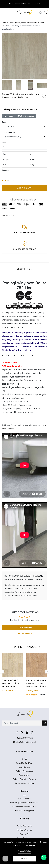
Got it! (24, 859)
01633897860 (26, 738)
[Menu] (6, 12)
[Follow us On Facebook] (17, 732)
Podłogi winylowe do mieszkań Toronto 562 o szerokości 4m (36, 683)
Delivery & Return (11, 109)
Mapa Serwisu (24, 767)
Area (4, 143)
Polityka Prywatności (24, 771)
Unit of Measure (8, 132)
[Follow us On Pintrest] (22, 732)
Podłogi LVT (25, 834)
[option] (24, 56)
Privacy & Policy (24, 851)
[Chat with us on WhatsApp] (43, 857)
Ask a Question (29, 109)
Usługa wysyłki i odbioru (24, 783)
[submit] (44, 723)
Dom (4, 23)
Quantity (5, 170)
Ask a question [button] (24, 633)
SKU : (4, 216)
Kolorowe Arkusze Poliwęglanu (24, 807)
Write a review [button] (24, 627)
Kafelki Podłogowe (24, 826)
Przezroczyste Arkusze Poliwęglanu (24, 802)
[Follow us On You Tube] (27, 732)
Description (24, 269)
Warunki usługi (24, 775)
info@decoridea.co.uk (26, 742)
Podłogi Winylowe (24, 830)
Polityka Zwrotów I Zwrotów (24, 779)
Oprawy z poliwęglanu (24, 811)
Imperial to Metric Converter (21, 116)
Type (4, 122)
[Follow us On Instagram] (32, 732)
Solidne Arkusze (24, 798)
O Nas (24, 759)
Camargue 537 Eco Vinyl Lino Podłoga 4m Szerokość (11, 683)
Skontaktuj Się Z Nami (24, 763)
